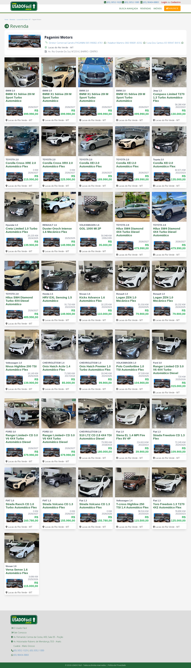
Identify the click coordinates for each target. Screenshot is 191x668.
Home (6, 19)
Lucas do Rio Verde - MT (24, 19)
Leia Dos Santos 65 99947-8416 (164, 42)
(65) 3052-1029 (114, 2)
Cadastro (176, 2)
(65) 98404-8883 (150, 2)
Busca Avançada (128, 8)
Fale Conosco (20, 632)
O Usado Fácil (20, 628)
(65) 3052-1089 (132, 2)
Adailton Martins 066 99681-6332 (125, 42)
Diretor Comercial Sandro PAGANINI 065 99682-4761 (76, 42)
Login (164, 2)
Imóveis (157, 8)
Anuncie (173, 8)
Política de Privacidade (117, 665)
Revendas (145, 8)
